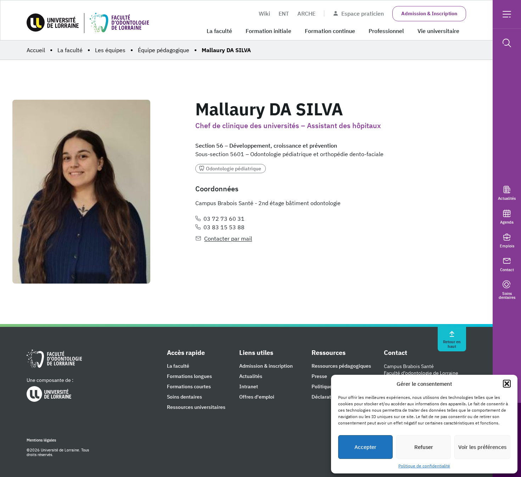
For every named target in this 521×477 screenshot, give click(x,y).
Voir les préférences (482, 447)
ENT (284, 13)
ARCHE (306, 13)
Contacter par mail (228, 238)
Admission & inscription (266, 366)
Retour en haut (452, 343)
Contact (507, 269)
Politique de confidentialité (424, 465)
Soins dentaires (184, 397)
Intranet (248, 387)
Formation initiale (268, 30)
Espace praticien (362, 13)
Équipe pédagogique (163, 50)
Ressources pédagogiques (341, 366)
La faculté (219, 30)
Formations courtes (189, 387)
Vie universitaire (438, 30)
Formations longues (189, 376)
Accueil (36, 50)
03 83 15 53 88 (224, 227)
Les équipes (110, 50)
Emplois (507, 245)
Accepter (365, 447)
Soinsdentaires (507, 295)
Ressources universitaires (196, 407)
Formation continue (330, 30)
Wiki (264, 13)
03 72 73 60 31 (224, 218)
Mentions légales (41, 440)
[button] (506, 383)
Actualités (507, 198)
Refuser (423, 447)
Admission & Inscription (429, 13)
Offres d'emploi (256, 397)
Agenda (507, 222)
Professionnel (386, 30)
